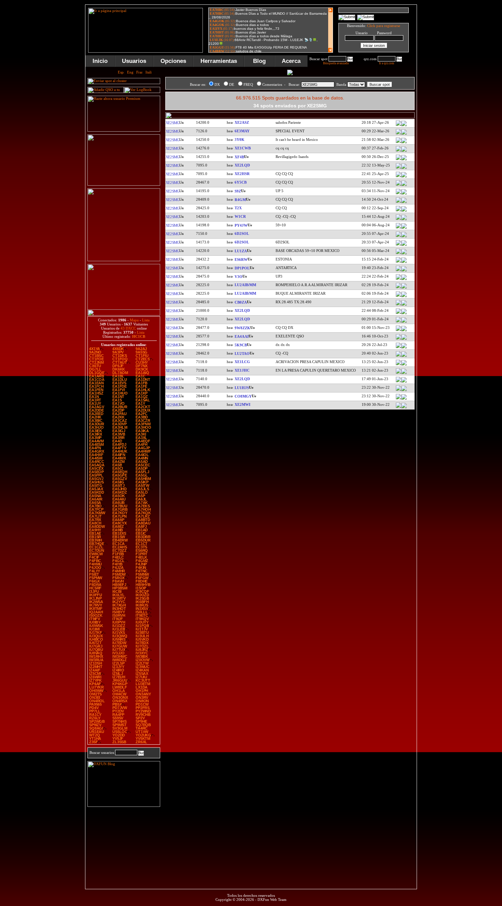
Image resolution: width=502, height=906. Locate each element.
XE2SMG (172, 123)
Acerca (291, 61)
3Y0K (240, 139)
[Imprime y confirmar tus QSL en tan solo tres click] (123, 260)
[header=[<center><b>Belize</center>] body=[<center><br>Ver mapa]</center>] (404, 279)
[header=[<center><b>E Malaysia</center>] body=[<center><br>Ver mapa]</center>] (404, 331)
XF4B (239, 157)
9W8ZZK (242, 328)
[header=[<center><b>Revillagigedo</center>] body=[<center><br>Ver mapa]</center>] (404, 160)
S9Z (238, 191)
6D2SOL (242, 233)
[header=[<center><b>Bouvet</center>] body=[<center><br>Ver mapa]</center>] (404, 143)
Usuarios (134, 61)
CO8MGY (243, 396)
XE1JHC (242, 370)
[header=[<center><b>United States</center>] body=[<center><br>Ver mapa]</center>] (404, 219)
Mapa (134, 320)
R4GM (240, 200)
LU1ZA (241, 251)
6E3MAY (242, 131)
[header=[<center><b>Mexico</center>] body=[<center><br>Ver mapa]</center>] (404, 125)
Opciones (173, 61)
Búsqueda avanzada (336, 63)
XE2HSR (242, 174)
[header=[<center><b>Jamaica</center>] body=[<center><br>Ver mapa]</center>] (404, 185)
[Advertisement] (450, 107)
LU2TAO (242, 353)
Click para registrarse (383, 26)
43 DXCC (128, 328)
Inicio (100, 61)
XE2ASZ (242, 122)
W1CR (240, 216)
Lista (146, 320)
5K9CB (241, 345)
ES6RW (241, 259)
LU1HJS (242, 388)
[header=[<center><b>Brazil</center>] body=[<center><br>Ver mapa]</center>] (404, 228)
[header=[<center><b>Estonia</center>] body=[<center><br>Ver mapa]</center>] (404, 262)
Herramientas (218, 61)
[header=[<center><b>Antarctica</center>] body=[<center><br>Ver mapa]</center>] (404, 254)
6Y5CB (241, 182)
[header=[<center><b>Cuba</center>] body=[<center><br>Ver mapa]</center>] (404, 399)
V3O (238, 277)
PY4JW (241, 225)
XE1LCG (242, 362)
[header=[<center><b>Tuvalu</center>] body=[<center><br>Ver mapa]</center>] (404, 211)
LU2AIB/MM (245, 285)
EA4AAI (242, 336)
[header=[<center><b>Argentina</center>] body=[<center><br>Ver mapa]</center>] (404, 288)
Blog (259, 61)
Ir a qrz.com (386, 63)
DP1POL (242, 268)
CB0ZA (241, 302)
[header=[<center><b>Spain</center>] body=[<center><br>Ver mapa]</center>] (404, 339)
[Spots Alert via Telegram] (123, 184)
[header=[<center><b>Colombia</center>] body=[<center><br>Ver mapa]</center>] (404, 348)
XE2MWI (242, 404)
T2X (238, 208)
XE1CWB (243, 148)
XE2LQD (242, 165)
